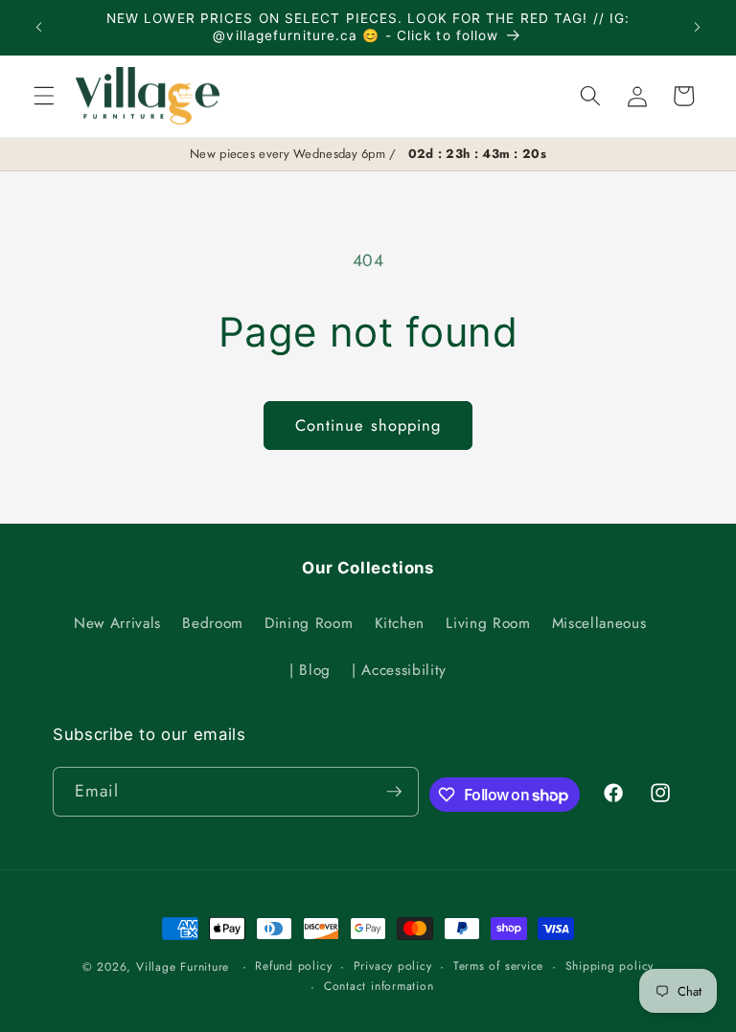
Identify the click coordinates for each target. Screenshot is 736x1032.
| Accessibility (399, 670)
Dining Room (308, 623)
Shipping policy (610, 966)
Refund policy (293, 966)
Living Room (488, 623)
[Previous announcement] (39, 28)
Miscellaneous (599, 623)
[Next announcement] (697, 28)
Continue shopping (368, 425)
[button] (44, 96)
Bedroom (212, 623)
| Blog (310, 670)
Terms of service (498, 966)
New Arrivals (117, 623)
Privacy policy (393, 966)
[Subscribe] (394, 792)
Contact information (379, 986)
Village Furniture (182, 967)
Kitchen (400, 623)
